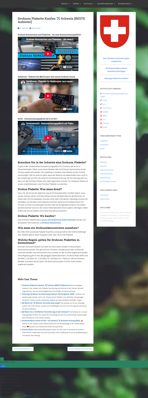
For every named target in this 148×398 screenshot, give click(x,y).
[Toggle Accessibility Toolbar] (2, 359)
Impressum (104, 195)
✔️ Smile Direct (105, 108)
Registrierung (105, 177)
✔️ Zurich (103, 100)
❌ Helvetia (104, 123)
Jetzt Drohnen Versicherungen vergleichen (116, 59)
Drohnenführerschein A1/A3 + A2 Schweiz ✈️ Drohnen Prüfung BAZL (51, 320)
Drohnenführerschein (105, 4)
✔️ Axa (102, 104)
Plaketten (103, 162)
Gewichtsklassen (106, 174)
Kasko (102, 148)
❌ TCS (103, 119)
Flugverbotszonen (107, 170)
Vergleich (64, 4)
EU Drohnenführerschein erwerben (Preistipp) (116, 69)
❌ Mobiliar (104, 112)
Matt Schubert (35, 28)
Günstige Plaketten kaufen (116, 78)
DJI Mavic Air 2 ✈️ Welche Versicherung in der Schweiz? (45, 312)
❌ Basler (103, 127)
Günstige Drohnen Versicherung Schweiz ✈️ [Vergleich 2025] (48, 294)
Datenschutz (27, 329)
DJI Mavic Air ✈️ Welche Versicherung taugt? (41, 303)
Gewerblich (104, 145)
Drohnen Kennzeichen (51, 223)
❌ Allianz (103, 115)
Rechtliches (88, 4)
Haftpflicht (104, 141)
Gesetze (103, 166)
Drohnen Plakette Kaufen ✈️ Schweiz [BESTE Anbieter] (45, 285)
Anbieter (76, 4)
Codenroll (26, 395)
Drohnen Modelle (124, 4)
